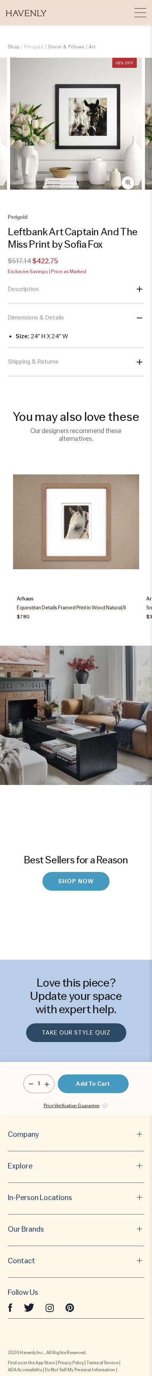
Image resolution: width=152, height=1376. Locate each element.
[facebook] (10, 1307)
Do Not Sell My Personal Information (80, 1369)
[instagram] (50, 1307)
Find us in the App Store (31, 1362)
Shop (13, 47)
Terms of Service (102, 1362)
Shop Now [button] (76, 881)
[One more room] (47, 1083)
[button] (26, 12)
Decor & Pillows (66, 47)
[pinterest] (69, 1307)
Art (92, 47)
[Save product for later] (13, 63)
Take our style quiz (76, 1032)
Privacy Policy (71, 1362)
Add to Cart (93, 1083)
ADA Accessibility (25, 1369)
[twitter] (29, 1307)
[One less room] (31, 1084)
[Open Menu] (140, 12)
